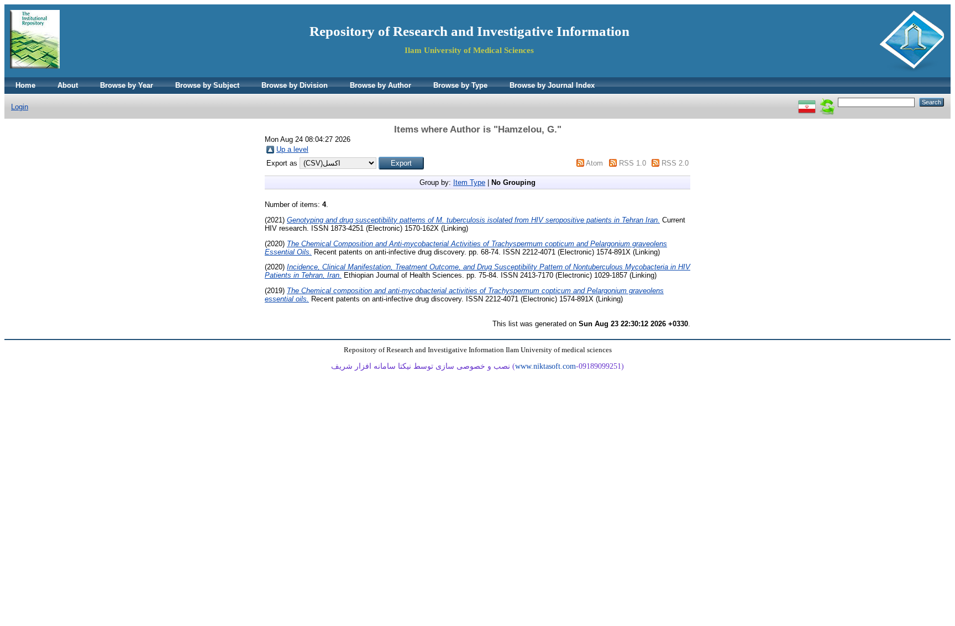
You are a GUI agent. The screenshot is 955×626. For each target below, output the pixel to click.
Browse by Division (294, 85)
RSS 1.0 (632, 163)
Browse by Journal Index (552, 85)
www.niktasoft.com (545, 366)
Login (19, 107)
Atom (594, 163)
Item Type (469, 182)
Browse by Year (126, 85)
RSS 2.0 (675, 163)
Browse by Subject (207, 85)
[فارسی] (807, 102)
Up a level (292, 149)
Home (25, 85)
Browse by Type (460, 85)
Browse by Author (380, 85)
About (67, 85)
